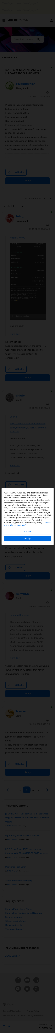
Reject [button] (27, 531)
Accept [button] (27, 538)
